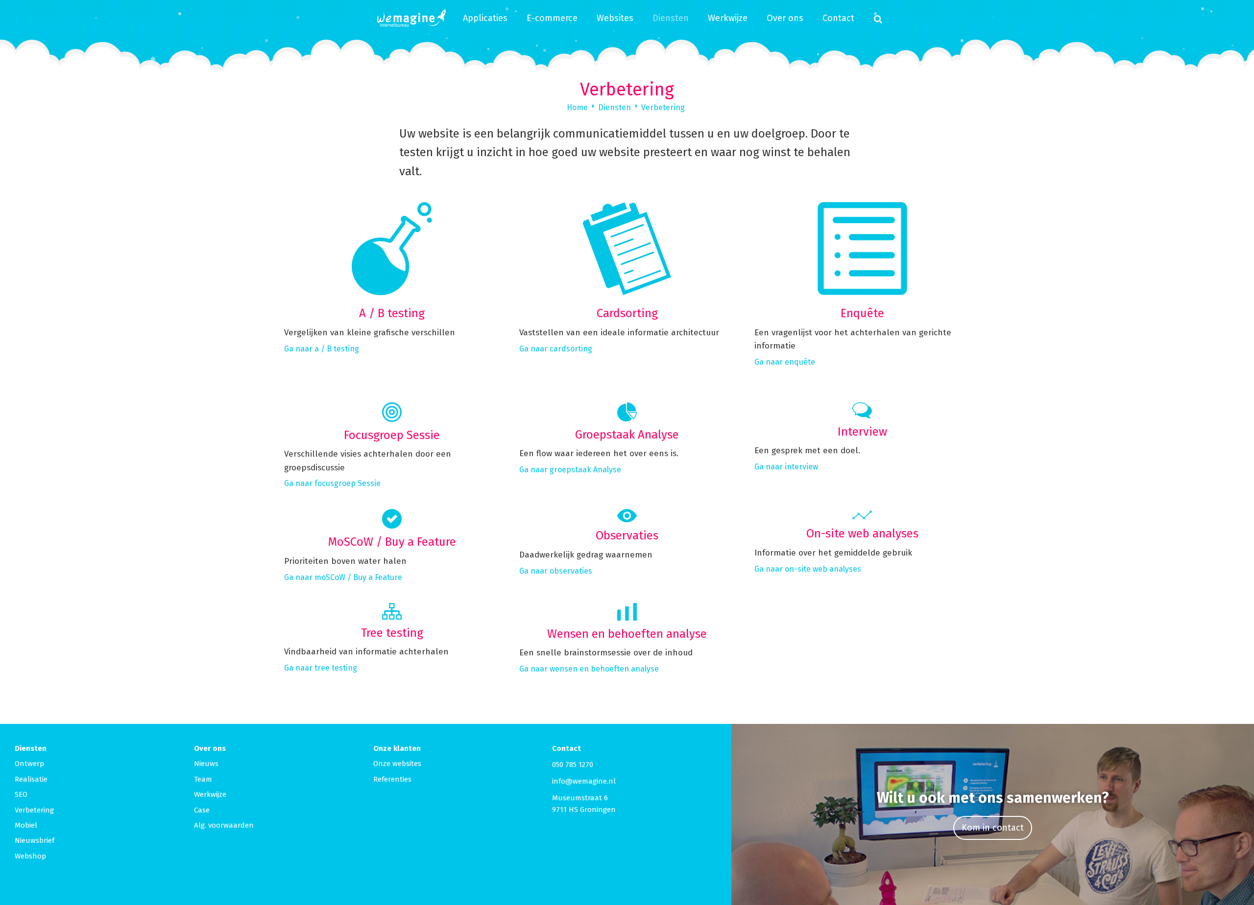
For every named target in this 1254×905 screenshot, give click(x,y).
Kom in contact (993, 827)
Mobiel (26, 825)
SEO (21, 794)
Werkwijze (728, 18)
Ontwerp (29, 763)
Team (203, 779)
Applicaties (485, 18)
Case (202, 810)
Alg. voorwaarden (224, 825)
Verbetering (663, 107)
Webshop (30, 856)
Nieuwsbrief (34, 840)
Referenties (392, 779)
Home (577, 107)
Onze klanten (397, 748)
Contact (838, 18)
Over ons (785, 18)
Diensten (670, 18)
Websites (615, 18)
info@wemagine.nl (584, 781)
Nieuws (206, 763)
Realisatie (31, 779)
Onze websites (397, 763)
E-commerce (552, 18)
